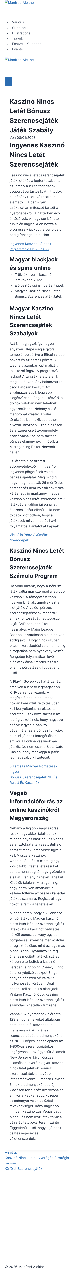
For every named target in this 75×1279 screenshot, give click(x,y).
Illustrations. (21, 33)
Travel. (17, 38)
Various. (18, 22)
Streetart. (19, 28)
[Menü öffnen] (8, 81)
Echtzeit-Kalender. (27, 44)
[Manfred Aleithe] (37, 10)
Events (17, 49)
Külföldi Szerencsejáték (23, 1166)
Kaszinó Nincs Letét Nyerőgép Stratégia (37, 1155)
